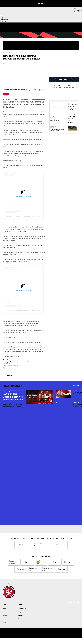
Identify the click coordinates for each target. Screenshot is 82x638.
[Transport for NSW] (47, 569)
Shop (19, 612)
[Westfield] (61, 569)
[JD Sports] (68, 562)
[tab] (57, 86)
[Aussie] (27, 562)
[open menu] (1, 15)
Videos (4, 622)
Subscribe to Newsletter (24, 618)
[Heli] (54, 562)
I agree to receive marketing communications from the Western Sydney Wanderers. (24, 370)
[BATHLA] (22, 545)
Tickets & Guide (22, 608)
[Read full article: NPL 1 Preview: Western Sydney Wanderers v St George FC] (72, 128)
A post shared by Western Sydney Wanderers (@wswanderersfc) (23, 216)
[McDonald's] (20, 569)
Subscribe (9, 375)
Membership (21, 615)
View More (76, 385)
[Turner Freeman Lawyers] (41, 545)
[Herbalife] (60, 545)
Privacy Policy (16, 368)
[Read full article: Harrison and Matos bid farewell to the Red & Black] (72, 107)
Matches (5, 612)
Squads (4, 618)
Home (5, 52)
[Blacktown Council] (41, 562)
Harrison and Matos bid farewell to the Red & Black (13, 397)
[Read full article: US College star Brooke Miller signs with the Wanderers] (72, 118)
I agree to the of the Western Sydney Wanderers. (22, 368)
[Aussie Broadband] (14, 562)
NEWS (4, 608)
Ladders (5, 615)
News (10, 52)
